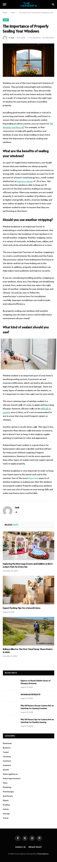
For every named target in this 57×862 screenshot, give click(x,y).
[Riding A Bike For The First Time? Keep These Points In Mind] (28, 631)
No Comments (35, 38)
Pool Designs (8, 791)
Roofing (6, 805)
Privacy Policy (35, 847)
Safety (6, 809)
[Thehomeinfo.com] (28, 4)
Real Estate (8, 796)
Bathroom (7, 743)
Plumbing (7, 787)
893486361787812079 (30, 694)
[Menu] (4, 4)
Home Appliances (10, 774)
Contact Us (20, 847)
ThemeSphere (42, 854)
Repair (6, 800)
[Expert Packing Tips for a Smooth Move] (28, 590)
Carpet (6, 752)
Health (6, 769)
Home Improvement (11, 778)
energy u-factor (25, 181)
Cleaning (7, 756)
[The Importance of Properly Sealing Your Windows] (28, 60)
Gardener (7, 765)
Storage (6, 813)
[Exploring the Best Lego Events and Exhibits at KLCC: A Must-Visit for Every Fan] (28, 545)
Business (6, 747)
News (6, 20)
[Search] (52, 4)
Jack (12, 38)
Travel (5, 818)
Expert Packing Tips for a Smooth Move (21, 608)
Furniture (7, 761)
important (33, 478)
